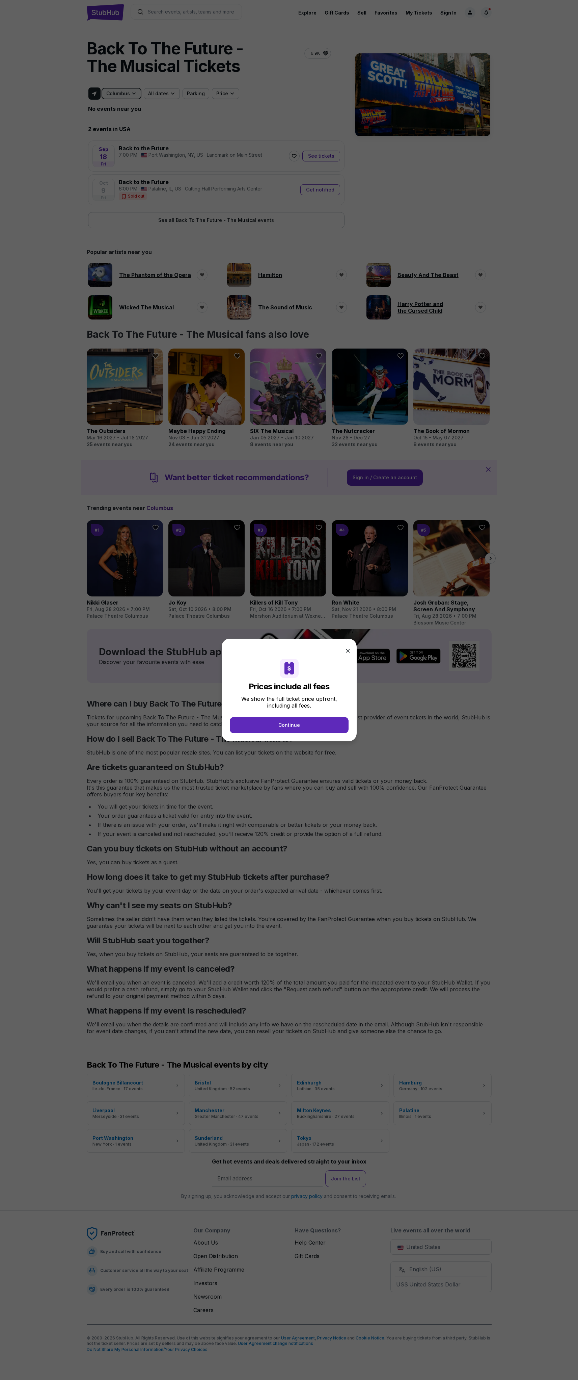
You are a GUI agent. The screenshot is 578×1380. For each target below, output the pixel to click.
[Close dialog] (348, 651)
